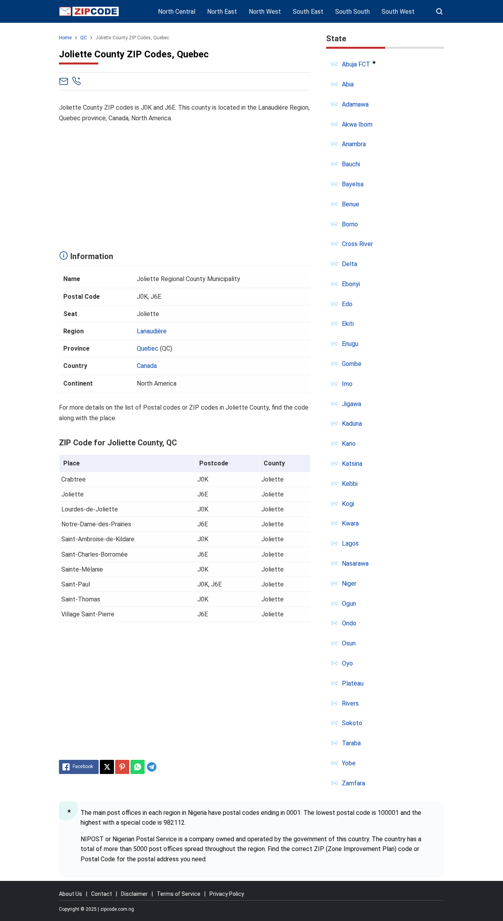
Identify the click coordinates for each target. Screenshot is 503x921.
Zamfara (353, 783)
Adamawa (355, 104)
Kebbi (350, 483)
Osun (349, 643)
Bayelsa (352, 184)
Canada (147, 366)
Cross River (357, 244)
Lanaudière (152, 331)
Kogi (348, 503)
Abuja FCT (356, 64)
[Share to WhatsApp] (137, 767)
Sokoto (352, 723)
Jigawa (351, 404)
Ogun (349, 603)
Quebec (147, 348)
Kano (349, 443)
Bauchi (351, 164)
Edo (347, 304)
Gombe (352, 364)
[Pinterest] (122, 767)
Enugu (350, 343)
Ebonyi (351, 284)
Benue (350, 204)
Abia (348, 84)
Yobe (349, 763)
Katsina (352, 463)
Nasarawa (355, 563)
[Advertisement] (184, 185)
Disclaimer (134, 894)
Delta (349, 264)
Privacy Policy (226, 894)
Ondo (349, 623)
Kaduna (352, 423)
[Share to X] (107, 767)
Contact (101, 894)
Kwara (350, 523)
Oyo (347, 663)
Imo (347, 384)
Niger (349, 583)
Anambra (354, 144)
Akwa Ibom (357, 124)
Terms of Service (178, 894)
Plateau (352, 683)
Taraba (351, 743)
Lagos (350, 543)
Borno (350, 224)
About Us (70, 894)
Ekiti (348, 323)
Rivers (350, 703)
